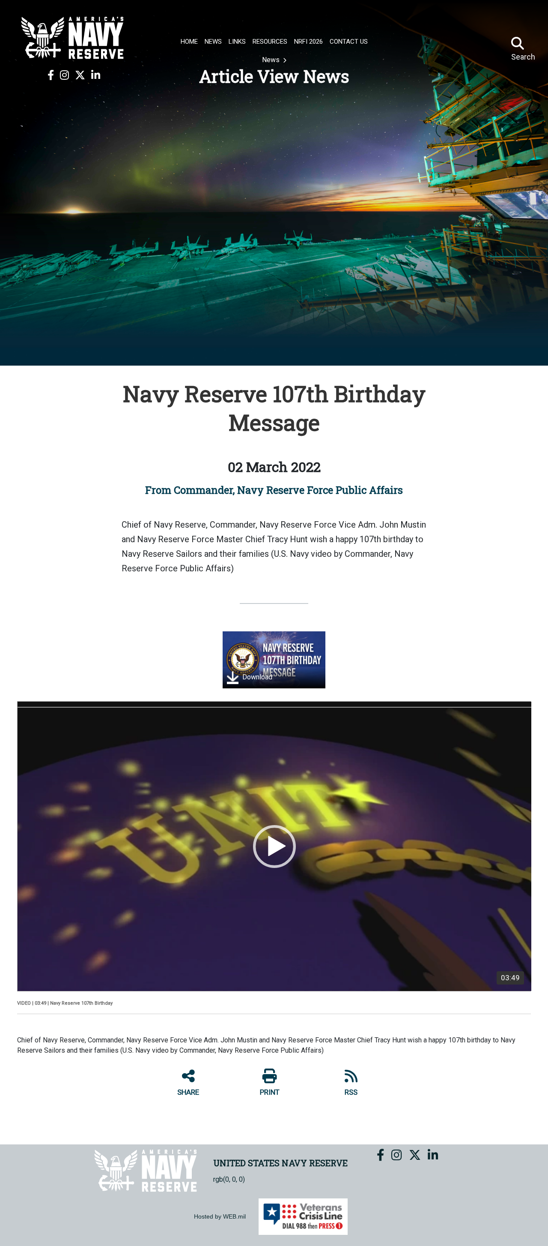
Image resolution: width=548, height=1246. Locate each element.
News (271, 60)
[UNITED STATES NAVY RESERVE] (73, 37)
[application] (274, 846)
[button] (274, 846)
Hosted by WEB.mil (220, 1216)
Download (256, 677)
